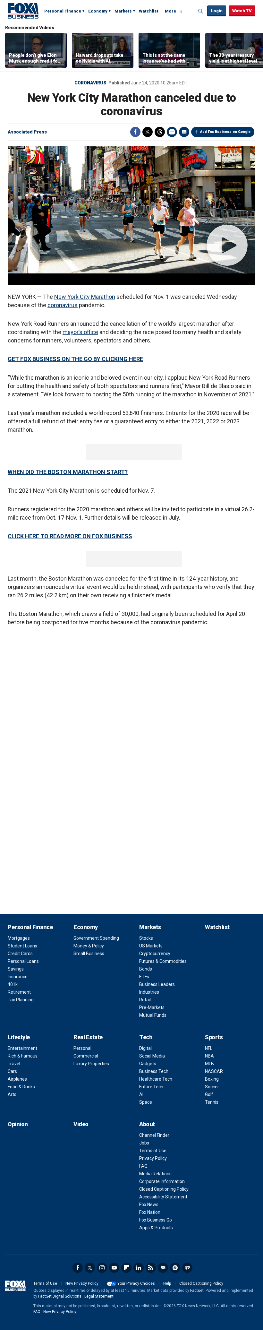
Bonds (145, 969)
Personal (82, 1048)
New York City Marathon (84, 296)
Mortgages (19, 938)
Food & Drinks (21, 1086)
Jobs (144, 1142)
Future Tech (151, 1086)
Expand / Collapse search (201, 11)
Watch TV (242, 10)
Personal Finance (62, 11)
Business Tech (153, 1071)
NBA (209, 1055)
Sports (214, 1037)
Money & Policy (88, 945)
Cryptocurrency (154, 953)
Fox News (148, 1204)
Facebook (135, 132)
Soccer (212, 1086)
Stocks (146, 938)
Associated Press (27, 131)
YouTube (114, 1268)
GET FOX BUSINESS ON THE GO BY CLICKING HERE (75, 359)
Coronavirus (90, 82)
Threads (160, 132)
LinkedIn (138, 1268)
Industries (149, 992)
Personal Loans (23, 961)
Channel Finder (154, 1135)
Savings (16, 969)
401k (13, 984)
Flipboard (126, 1268)
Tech (145, 1037)
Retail (145, 999)
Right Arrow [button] (251, 50)
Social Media (152, 1055)
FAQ (143, 1166)
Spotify (175, 1268)
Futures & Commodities (163, 961)
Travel (14, 1063)
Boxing (212, 1079)
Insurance (18, 976)
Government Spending (96, 938)
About (147, 1124)
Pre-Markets (152, 1007)
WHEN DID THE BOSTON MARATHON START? (68, 472)
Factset (197, 1290)
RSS (151, 1268)
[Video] (131, 209)
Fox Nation (149, 1212)
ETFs (144, 976)
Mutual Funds (152, 1015)
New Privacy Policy (81, 1283)
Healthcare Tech (155, 1079)
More (170, 11)
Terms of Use (152, 1150)
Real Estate (88, 1037)
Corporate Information (162, 1181)
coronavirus (62, 305)
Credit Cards (20, 953)
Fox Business (23, 11)
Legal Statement (99, 1296)
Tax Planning (21, 999)
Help (167, 1283)
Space (145, 1102)
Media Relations (155, 1173)
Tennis (211, 1102)
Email (184, 132)
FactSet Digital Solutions (59, 1296)
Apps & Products (156, 1227)
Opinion (18, 1124)
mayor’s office (80, 332)
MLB (209, 1063)
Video (81, 1124)
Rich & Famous (23, 1055)
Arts (12, 1094)
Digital (145, 1048)
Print (172, 132)
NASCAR (214, 1071)
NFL (208, 1048)
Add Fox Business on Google (225, 132)
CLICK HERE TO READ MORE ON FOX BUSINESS (70, 536)
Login (217, 10)
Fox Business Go (155, 1219)
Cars (12, 1071)
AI (141, 1094)
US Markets (151, 945)
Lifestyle (19, 1037)
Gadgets (147, 1063)
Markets (123, 11)
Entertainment (22, 1048)
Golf (209, 1094)
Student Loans (22, 945)
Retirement (19, 992)
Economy (97, 11)
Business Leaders (157, 984)
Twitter (147, 132)
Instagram (102, 1268)
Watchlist (148, 11)
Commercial (85, 1055)
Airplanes (17, 1079)
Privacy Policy (153, 1158)
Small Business (88, 953)
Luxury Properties (91, 1063)
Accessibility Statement (163, 1196)
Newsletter (163, 1268)
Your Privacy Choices (136, 1283)
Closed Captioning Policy (164, 1189)
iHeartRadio (187, 1268)
